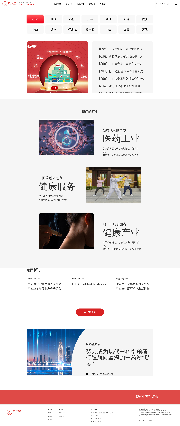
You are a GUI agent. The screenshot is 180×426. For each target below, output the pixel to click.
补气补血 (71, 29)
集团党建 (50, 419)
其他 (145, 29)
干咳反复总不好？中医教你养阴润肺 (123, 49)
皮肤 (145, 19)
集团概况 (57, 4)
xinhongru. (147, 415)
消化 (72, 19)
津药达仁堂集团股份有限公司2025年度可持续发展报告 (133, 286)
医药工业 (121, 139)
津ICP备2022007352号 (144, 410)
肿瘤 (35, 29)
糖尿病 (90, 29)
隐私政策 (141, 420)
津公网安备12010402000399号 (158, 410)
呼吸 (53, 19)
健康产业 (121, 233)
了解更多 (91, 312)
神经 (108, 29)
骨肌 (108, 19)
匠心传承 (69, 4)
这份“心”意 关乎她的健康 (119, 86)
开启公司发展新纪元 (101, 374)
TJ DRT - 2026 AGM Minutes (89, 284)
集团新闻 (80, 4)
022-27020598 (98, 418)
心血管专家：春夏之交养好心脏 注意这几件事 (123, 63)
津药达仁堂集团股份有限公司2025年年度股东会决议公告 (44, 288)
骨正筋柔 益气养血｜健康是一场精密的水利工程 (123, 71)
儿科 (90, 19)
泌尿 (53, 29)
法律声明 (149, 420)
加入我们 (61, 416)
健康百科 (103, 4)
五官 (126, 29)
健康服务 (57, 186)
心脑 (35, 19)
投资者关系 (62, 412)
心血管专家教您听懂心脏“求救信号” (123, 78)
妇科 (126, 19)
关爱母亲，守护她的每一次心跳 (123, 56)
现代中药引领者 (147, 397)
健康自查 (91, 4)
